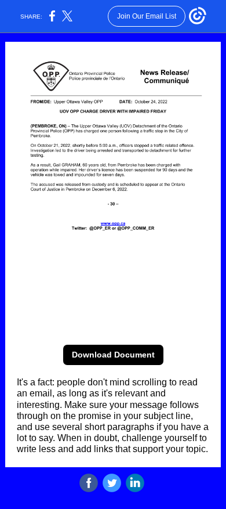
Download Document (113, 354)
